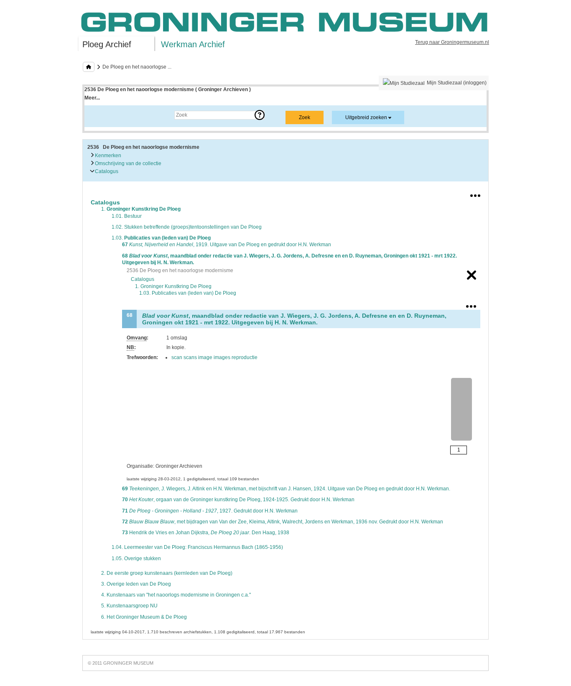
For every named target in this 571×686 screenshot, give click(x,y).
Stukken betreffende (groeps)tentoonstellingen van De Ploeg (187, 227)
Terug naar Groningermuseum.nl (452, 42)
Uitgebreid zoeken (366, 117)
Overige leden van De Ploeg (136, 584)
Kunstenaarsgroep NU (129, 606)
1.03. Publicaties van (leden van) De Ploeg (187, 293)
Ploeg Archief (106, 44)
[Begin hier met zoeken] (88, 67)
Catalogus (106, 171)
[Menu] (475, 194)
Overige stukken (136, 558)
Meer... (92, 98)
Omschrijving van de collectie (127, 163)
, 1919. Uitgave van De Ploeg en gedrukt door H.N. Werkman (226, 244)
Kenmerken (107, 155)
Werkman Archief (193, 44)
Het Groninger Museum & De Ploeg (144, 617)
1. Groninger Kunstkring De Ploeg (173, 286)
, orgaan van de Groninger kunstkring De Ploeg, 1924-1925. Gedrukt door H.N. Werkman (238, 499)
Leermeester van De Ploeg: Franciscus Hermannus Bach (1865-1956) (197, 547)
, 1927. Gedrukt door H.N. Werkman (210, 511)
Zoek (98, 115)
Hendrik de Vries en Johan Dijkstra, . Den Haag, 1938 (205, 533)
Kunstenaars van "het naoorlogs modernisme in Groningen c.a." (176, 595)
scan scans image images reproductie (214, 357)
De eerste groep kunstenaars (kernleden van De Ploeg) (166, 573)
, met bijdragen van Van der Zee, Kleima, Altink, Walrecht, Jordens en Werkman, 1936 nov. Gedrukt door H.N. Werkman (282, 522)
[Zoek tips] (260, 115)
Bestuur (127, 216)
